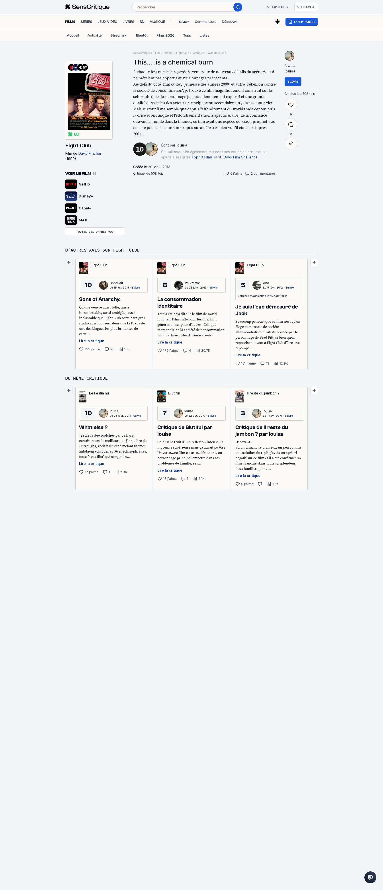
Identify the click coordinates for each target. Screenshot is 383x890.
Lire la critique (91, 341)
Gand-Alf (116, 283)
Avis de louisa (217, 53)
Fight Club (78, 145)
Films (157, 53)
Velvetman (193, 283)
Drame (168, 53)
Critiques (199, 53)
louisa (181, 145)
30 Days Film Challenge (238, 157)
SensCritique (141, 53)
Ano (266, 283)
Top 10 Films (202, 157)
